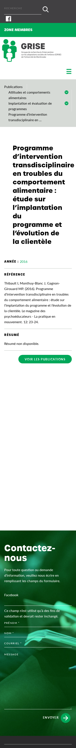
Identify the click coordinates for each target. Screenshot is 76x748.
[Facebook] (38, 18)
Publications (13, 86)
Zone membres (18, 29)
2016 (23, 261)
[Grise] (31, 50)
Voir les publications (45, 359)
